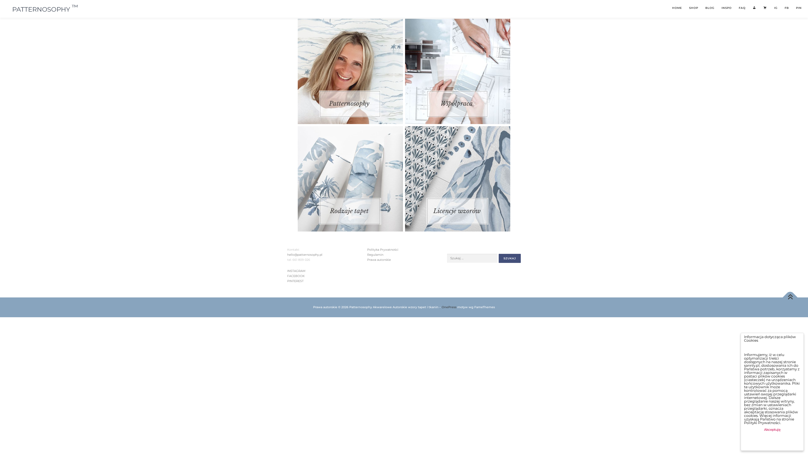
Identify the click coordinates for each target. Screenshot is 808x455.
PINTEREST (295, 281)
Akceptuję (772, 430)
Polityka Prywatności (382, 250)
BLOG (709, 7)
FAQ (742, 7)
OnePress (449, 307)
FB (787, 7)
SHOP (693, 7)
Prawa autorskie (379, 260)
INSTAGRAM (296, 271)
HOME (677, 7)
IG (775, 7)
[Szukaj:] (472, 258)
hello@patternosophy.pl (304, 255)
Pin (799, 7)
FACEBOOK (296, 276)
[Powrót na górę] (790, 297)
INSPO (727, 7)
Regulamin (375, 255)
